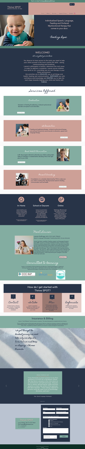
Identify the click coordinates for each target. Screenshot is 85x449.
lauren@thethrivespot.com (27, 424)
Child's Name (59, 407)
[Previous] (6, 386)
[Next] (78, 386)
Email (44, 411)
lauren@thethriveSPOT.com (48, 1)
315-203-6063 (23, 425)
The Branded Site (46, 446)
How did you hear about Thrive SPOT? (51, 416)
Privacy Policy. (45, 448)
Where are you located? (61, 411)
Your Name (45, 407)
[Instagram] (74, 13)
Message (45, 427)
